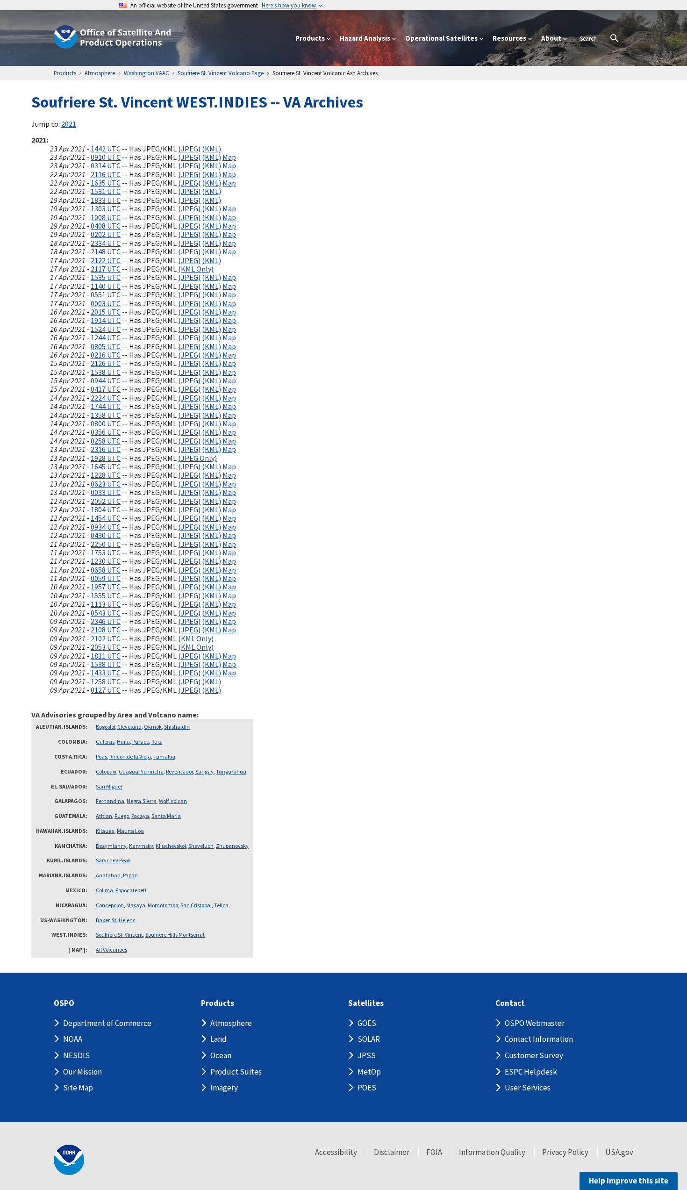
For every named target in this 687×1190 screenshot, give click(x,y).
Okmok (153, 726)
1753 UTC (106, 552)
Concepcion (110, 905)
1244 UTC (106, 337)
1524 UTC (106, 329)
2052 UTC (106, 501)
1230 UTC (106, 561)
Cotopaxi (106, 771)
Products (217, 1003)
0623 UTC (106, 483)
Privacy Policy (565, 1152)
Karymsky (141, 845)
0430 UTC (106, 535)
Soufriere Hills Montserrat (175, 934)
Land (218, 1039)
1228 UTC (106, 475)
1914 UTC (106, 320)
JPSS (367, 1055)
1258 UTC (106, 681)
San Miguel (109, 786)
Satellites (366, 1003)
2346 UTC (106, 621)
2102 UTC (106, 638)
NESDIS (76, 1055)
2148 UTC (106, 251)
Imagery (224, 1087)
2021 (68, 124)
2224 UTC (106, 397)
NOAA (72, 1039)
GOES (367, 1023)
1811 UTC (106, 655)
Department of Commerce (107, 1023)
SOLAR (369, 1039)
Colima (104, 890)
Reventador (179, 771)
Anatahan (108, 875)
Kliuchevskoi (171, 845)
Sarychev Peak (113, 860)
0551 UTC (106, 294)
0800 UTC (106, 423)
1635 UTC (106, 182)
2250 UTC (106, 544)
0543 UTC (106, 612)
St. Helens (123, 920)
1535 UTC (106, 277)
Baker (102, 920)
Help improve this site (628, 1181)
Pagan (130, 875)
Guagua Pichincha (141, 771)
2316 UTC (106, 449)
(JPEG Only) (197, 458)
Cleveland (129, 726)
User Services (528, 1087)
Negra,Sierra (142, 800)
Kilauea (105, 830)
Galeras (105, 741)
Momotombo (163, 905)
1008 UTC (106, 217)
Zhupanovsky (232, 845)
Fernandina (110, 800)
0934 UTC (106, 526)
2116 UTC (106, 174)
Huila (123, 741)
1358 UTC (106, 415)
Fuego (121, 815)
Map (229, 157)
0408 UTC (106, 225)
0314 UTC (106, 165)
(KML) (211, 148)
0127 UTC (106, 690)
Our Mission (82, 1072)
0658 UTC (106, 569)
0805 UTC (106, 346)
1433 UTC (106, 672)
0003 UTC (106, 303)
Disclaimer (391, 1152)
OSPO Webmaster (535, 1023)
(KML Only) (196, 268)
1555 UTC (106, 595)
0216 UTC (106, 354)
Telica (221, 905)
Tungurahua (231, 771)
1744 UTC (106, 406)
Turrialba (164, 756)
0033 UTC (106, 492)
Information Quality (492, 1152)
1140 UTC (106, 286)
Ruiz (156, 741)
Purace (140, 741)
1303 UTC (106, 208)
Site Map (78, 1087)
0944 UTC (106, 380)
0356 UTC (106, 432)
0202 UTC (106, 234)
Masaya (135, 905)
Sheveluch (201, 845)
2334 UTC (106, 243)
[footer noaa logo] (69, 1160)
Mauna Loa (130, 830)
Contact (510, 1003)
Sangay (204, 771)
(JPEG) (189, 148)
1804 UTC (106, 509)
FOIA (434, 1152)
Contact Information (539, 1039)
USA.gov (619, 1152)
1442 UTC (106, 148)
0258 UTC (106, 440)
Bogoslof (105, 726)
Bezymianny (111, 845)
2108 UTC (106, 629)
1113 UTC (106, 604)
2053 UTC (106, 647)
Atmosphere (231, 1023)
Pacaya (140, 815)
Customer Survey (534, 1055)
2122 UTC (106, 260)
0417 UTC (106, 389)
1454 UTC (106, 518)
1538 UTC (106, 372)
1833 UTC (106, 200)
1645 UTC (106, 466)
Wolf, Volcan (173, 800)
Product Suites (236, 1072)
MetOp (369, 1072)
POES (367, 1087)
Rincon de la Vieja (130, 756)
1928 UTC (106, 458)
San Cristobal (196, 905)
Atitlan (104, 815)
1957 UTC (106, 586)
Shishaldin (177, 726)
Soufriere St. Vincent (119, 934)
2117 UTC (106, 268)
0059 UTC (106, 578)
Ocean (220, 1055)
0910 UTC (106, 157)
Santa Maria (166, 815)
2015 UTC (106, 311)
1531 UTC (106, 191)
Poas (101, 756)
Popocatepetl (130, 890)
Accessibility (336, 1152)
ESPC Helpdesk (531, 1072)
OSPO (64, 1003)
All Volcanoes (111, 949)
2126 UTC (106, 363)
